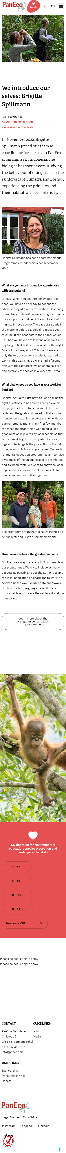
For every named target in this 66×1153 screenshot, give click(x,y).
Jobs (36, 1031)
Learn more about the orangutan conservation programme (33, 621)
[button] (45, 7)
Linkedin (43, 1126)
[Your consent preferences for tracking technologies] (59, 1149)
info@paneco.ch (12, 1052)
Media (37, 1036)
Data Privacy (31, 1117)
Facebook (26, 1126)
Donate (33, 7)
